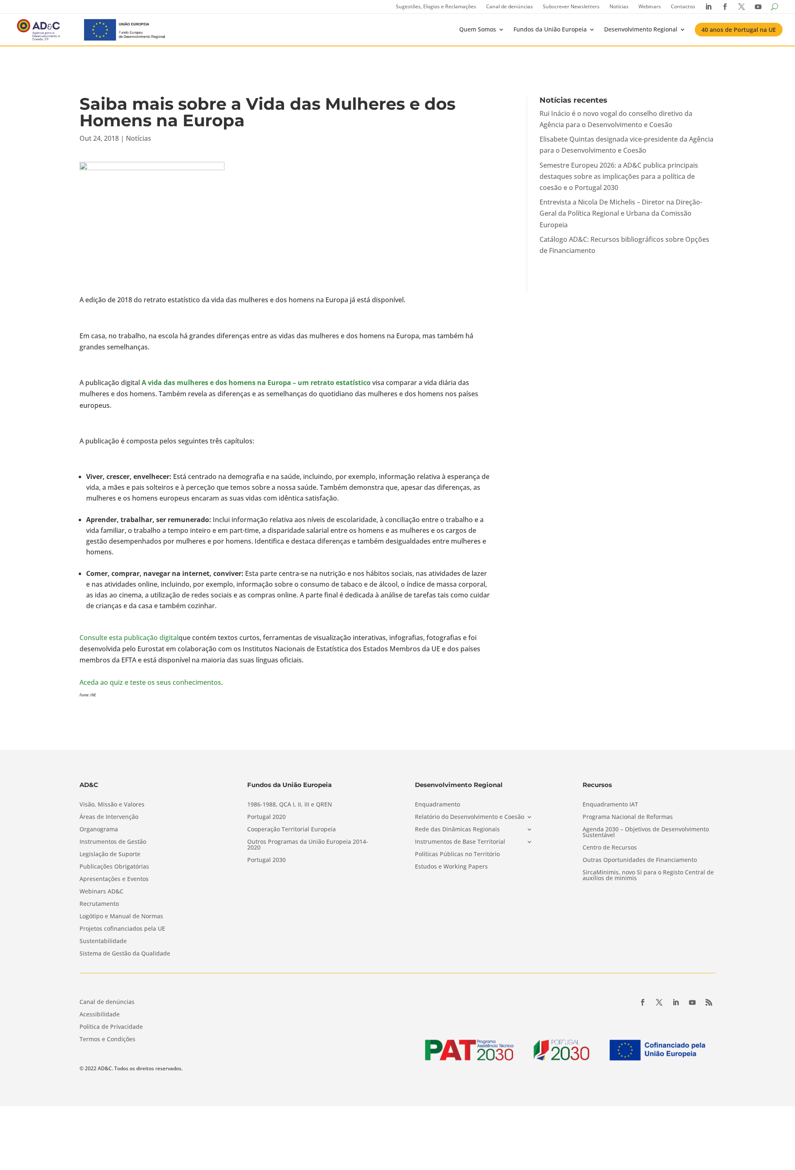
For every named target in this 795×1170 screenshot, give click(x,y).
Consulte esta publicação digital (129, 637)
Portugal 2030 (266, 860)
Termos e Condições (107, 1039)
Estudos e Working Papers (451, 867)
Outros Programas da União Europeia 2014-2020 (307, 845)
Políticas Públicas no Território (457, 854)
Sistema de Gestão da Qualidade (125, 954)
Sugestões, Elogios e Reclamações (436, 6)
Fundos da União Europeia (550, 29)
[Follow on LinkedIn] (675, 1002)
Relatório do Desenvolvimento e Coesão (469, 817)
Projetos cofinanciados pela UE (122, 929)
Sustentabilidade (103, 941)
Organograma (99, 829)
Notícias (619, 6)
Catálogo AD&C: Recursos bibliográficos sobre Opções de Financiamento (624, 245)
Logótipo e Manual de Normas (121, 916)
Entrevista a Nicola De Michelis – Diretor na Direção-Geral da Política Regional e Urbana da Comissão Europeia (621, 213)
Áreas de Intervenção (109, 817)
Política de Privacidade (111, 1027)
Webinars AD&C (101, 891)
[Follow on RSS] (709, 1002)
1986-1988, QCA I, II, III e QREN (289, 805)
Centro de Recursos (610, 848)
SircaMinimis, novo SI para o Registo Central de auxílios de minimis (648, 875)
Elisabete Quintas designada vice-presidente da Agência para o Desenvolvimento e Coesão (626, 145)
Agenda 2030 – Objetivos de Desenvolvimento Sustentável (646, 832)
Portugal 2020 (266, 817)
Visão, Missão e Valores (112, 805)
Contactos (683, 6)
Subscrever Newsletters (571, 6)
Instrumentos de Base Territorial (460, 842)
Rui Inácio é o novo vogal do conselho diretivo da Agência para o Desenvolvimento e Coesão (616, 119)
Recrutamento (99, 904)
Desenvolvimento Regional (640, 29)
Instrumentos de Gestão (113, 842)
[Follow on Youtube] (692, 1002)
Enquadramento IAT (610, 805)
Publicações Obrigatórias (114, 867)
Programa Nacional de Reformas (628, 817)
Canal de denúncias (509, 6)
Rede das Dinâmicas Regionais (457, 829)
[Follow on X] (659, 1002)
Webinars (649, 6)
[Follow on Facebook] (642, 1002)
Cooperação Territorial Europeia (291, 829)
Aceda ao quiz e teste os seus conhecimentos (150, 682)
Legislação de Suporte (110, 854)
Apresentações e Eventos (114, 879)
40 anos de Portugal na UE (738, 30)
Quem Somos (477, 29)
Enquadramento (437, 805)
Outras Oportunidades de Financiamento (640, 860)
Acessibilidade (100, 1014)
